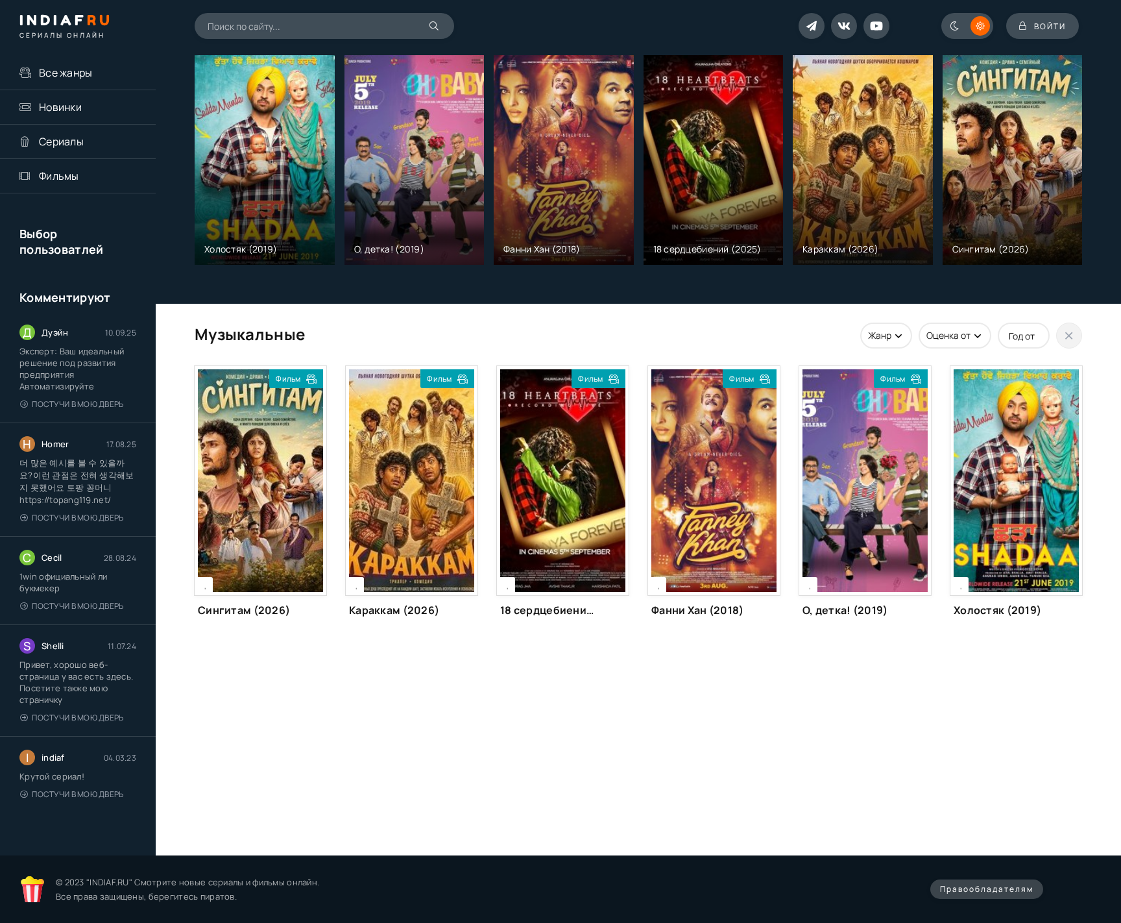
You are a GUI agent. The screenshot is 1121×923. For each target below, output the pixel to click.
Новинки (60, 107)
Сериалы (61, 141)
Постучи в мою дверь (77, 404)
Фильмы (59, 176)
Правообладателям (986, 888)
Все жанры (66, 73)
